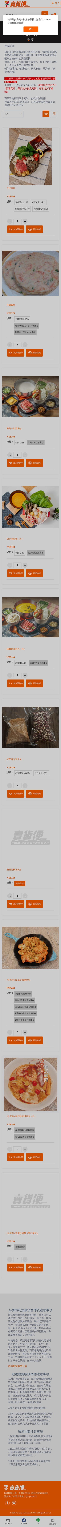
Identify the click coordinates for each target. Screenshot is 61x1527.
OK (31, 29)
